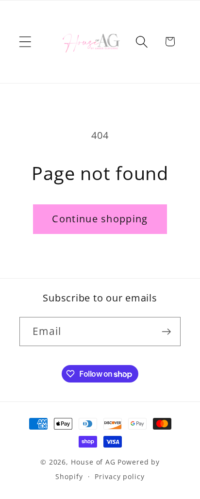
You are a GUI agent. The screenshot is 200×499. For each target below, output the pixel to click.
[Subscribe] (166, 332)
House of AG (93, 461)
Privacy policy (120, 476)
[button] (25, 41)
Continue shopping (100, 218)
